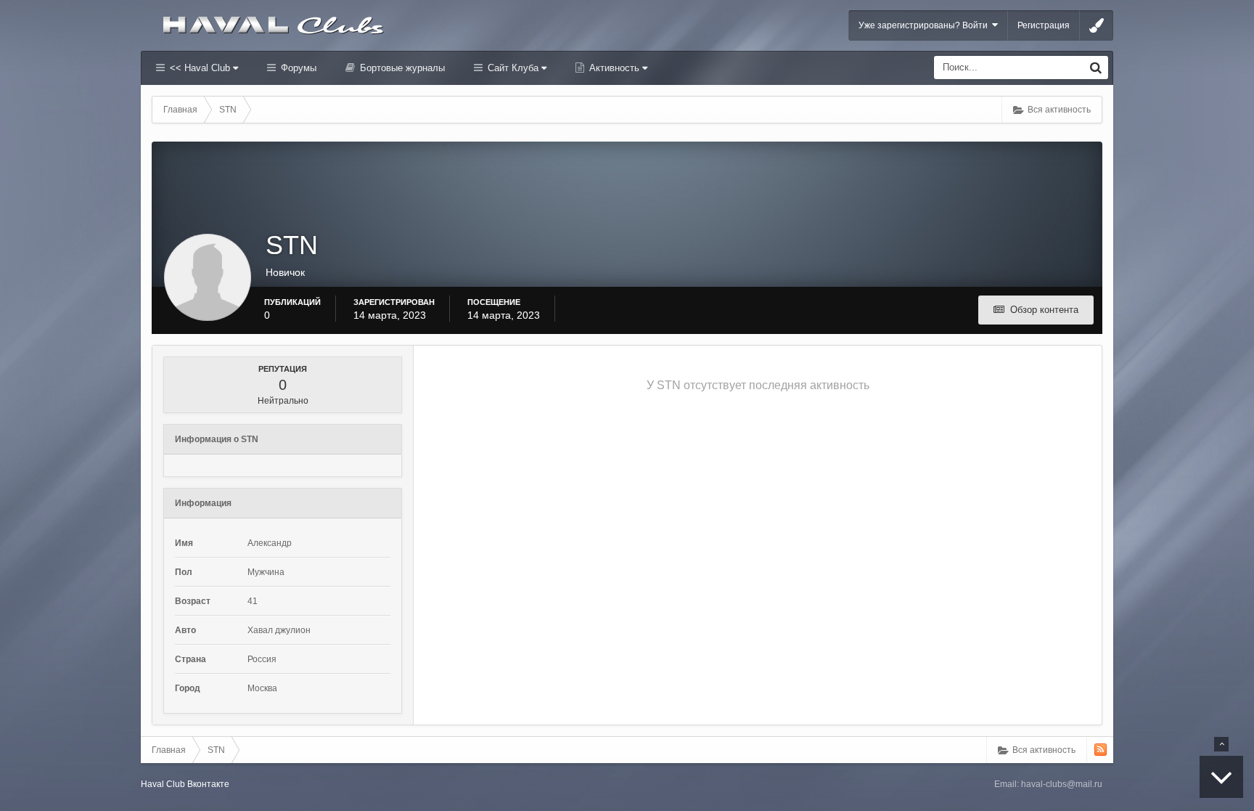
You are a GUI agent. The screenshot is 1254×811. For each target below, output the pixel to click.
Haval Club (163, 784)
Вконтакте (208, 784)
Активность (614, 67)
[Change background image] (1096, 25)
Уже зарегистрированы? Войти (925, 25)
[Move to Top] (1221, 744)
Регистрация (1043, 25)
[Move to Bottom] (1221, 777)
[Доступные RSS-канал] (1100, 749)
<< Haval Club (200, 67)
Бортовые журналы (401, 67)
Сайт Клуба (513, 67)
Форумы (297, 67)
